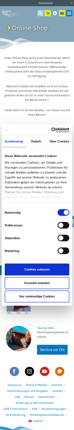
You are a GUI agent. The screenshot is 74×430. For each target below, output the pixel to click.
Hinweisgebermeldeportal (47, 414)
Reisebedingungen (54, 408)
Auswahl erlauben (37, 283)
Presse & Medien (36, 385)
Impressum (15, 385)
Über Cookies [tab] (59, 141)
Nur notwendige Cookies (37, 296)
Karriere (57, 385)
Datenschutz (46, 397)
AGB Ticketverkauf (16, 408)
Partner (29, 397)
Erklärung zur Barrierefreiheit (35, 402)
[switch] (63, 225)
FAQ (17, 397)
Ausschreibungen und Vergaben (27, 391)
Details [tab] (36, 141)
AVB (34, 408)
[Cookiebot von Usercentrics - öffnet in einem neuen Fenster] (52, 130)
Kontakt (58, 391)
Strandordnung (15, 414)
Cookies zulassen (37, 269)
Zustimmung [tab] (14, 141)
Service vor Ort (52, 349)
